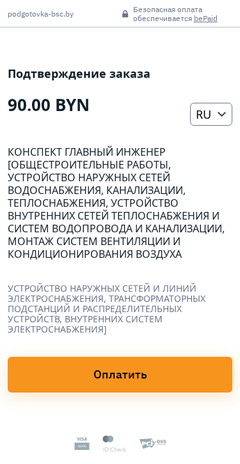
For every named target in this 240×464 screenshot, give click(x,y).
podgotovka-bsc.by (41, 14)
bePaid (206, 18)
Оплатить (120, 374)
